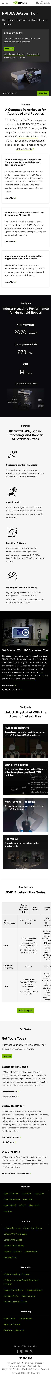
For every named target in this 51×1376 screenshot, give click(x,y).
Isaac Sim (27, 1199)
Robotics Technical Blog (15, 1301)
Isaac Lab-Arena (12, 1199)
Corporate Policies (11, 1369)
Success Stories (34, 1290)
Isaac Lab (39, 1193)
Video (22, 57)
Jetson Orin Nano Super (15, 1234)
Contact (45, 1369)
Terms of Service (17, 1366)
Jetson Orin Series (13, 1239)
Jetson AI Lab (24, 148)
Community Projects (14, 1330)
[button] (37, 3)
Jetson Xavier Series (14, 1245)
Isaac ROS (26, 1193)
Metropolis (34, 1205)
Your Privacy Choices (32, 1362)
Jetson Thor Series (32, 1228)
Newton (8, 1211)
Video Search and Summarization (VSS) (30, 675)
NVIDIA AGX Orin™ (27, 136)
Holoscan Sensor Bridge (23, 678)
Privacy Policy (13, 1362)
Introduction (7, 93)
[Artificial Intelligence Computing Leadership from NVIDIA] (20, 3)
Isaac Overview (11, 1193)
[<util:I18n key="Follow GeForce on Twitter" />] (31, 1351)
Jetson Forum (25, 1318)
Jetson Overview (12, 1228)
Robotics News (11, 1295)
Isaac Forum (10, 1318)
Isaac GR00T (10, 1205)
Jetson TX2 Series (13, 1251)
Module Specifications (14, 54)
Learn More (10, 198)
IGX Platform (10, 1257)
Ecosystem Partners (13, 1290)
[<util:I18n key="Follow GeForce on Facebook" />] (17, 1351)
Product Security (30, 1369)
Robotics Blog (28, 1295)
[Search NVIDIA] (7, 2)
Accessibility (34, 1366)
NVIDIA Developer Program (17, 1274)
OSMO (22, 1205)
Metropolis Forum (12, 1324)
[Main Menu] (2, 3)
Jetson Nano (31, 1251)
